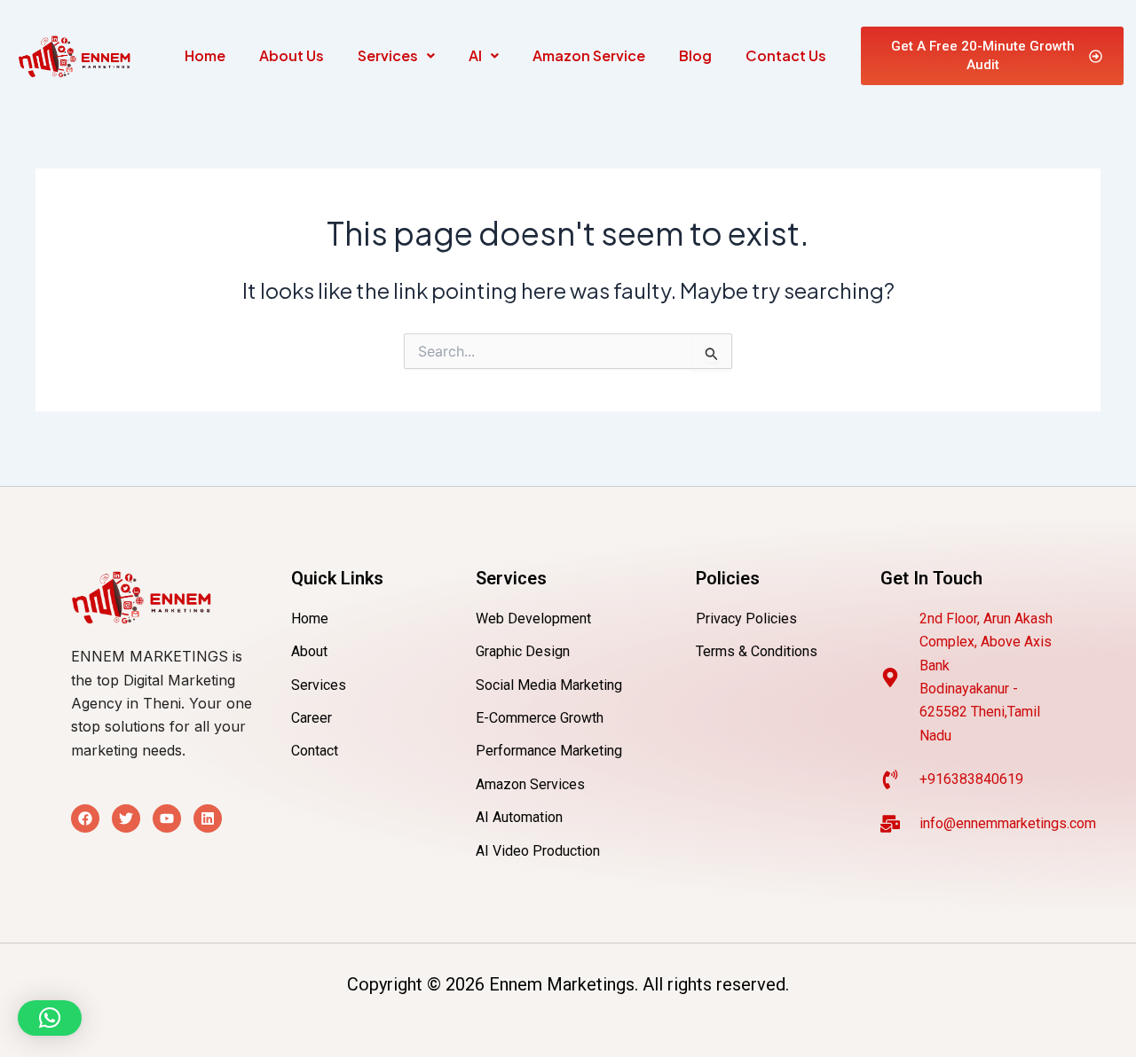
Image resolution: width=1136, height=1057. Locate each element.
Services (388, 55)
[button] (396, 55)
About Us (291, 55)
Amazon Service (588, 55)
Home (205, 55)
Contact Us (786, 55)
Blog (695, 55)
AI (475, 55)
